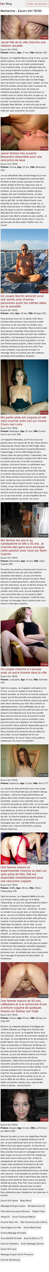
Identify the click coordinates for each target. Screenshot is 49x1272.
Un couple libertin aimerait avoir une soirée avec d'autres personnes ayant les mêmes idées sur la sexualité (23, 301)
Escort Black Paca (32, 1227)
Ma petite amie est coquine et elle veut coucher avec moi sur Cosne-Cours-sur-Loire (24, 421)
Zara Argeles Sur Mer (11, 1227)
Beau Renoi (25, 1200)
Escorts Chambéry (10, 1243)
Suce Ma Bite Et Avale (11, 1238)
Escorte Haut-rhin (9, 1222)
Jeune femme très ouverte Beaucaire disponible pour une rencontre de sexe (21, 156)
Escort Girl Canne (9, 1200)
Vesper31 (5, 1216)
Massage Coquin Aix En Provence (17, 1254)
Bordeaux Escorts (36, 1206)
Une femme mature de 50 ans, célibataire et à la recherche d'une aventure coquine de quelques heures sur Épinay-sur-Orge (24, 1006)
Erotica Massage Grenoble (13, 1233)
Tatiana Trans (38, 1211)
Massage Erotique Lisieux (13, 1206)
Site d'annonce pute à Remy (33, 1222)
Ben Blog (6, 3)
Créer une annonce (37, 3)
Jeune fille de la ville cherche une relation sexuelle (23, 43)
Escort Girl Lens (8, 1249)
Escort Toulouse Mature (23, 1216)
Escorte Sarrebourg (10, 1259)
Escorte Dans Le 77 (33, 1238)
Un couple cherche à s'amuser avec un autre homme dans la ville (24, 670)
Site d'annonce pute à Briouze (15, 1211)
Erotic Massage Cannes (32, 1243)
